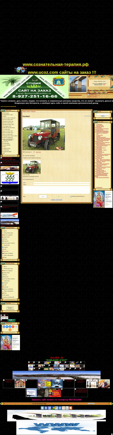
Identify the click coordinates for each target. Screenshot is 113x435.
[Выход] (9, 204)
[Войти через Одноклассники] (10, 329)
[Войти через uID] (4, 326)
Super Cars (38, 152)
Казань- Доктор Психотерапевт (103, 160)
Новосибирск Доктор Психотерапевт (100, 148)
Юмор (5, 257)
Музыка (5, 239)
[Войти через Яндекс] (13, 326)
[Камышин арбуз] (51, 363)
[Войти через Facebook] (10, 326)
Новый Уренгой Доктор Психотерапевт (101, 165)
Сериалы (6, 247)
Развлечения (7, 245)
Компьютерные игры (8, 232)
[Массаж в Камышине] (35, 363)
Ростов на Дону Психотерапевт (103, 154)
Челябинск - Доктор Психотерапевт (100, 162)
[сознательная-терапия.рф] (22, 65)
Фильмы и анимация (8, 253)
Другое (5, 230)
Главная (24, 111)
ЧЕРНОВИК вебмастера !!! (102, 130)
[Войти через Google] (16, 326)
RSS (104, 84)
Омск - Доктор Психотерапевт (103, 159)
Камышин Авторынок (101, 137)
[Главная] (97, 93)
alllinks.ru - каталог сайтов (7, 224)
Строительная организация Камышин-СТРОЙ (101, 129)
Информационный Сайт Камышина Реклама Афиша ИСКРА (101, 175)
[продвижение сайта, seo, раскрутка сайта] (12, 318)
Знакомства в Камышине (102, 132)
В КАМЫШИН (99, 124)
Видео (28, 111)
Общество (6, 241)
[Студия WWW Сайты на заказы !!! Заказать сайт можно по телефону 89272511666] (34, 98)
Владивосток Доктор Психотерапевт (100, 168)
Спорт (5, 249)
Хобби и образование (8, 255)
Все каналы (6, 295)
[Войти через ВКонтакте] (7, 326)
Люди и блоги (7, 236)
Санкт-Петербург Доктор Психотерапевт (101, 146)
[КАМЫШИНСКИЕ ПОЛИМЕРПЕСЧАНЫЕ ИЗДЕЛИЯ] (51, 370)
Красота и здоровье (8, 234)
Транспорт (6, 251)
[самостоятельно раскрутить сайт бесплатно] (4, 318)
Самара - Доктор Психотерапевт (99, 158)
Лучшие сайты (99, 135)
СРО (97, 133)
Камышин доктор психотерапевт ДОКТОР (100, 171)
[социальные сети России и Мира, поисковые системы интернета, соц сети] (93, 96)
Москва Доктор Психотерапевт (103, 144)
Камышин (98, 136)
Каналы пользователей (9, 297)
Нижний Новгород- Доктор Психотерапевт (101, 156)
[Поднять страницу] (112, 434)
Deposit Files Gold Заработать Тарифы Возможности (102, 143)
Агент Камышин (99, 125)
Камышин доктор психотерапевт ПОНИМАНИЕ (101, 173)
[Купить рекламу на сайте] (9, 224)
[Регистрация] (101, 93)
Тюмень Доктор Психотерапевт (103, 166)
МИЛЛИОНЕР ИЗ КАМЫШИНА (102, 131)
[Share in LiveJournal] (56, 409)
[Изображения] (32, 167)
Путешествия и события (9, 243)
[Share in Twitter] (42, 409)
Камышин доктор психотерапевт (99, 127)
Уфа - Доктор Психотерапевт (102, 163)
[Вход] (106, 93)
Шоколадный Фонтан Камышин (103, 138)
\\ (86, 93)
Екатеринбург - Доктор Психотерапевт (100, 150)
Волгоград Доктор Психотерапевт (99, 152)
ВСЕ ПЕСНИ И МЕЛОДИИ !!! (102, 177)
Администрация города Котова (103, 139)
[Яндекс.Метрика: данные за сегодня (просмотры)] (4, 320)
